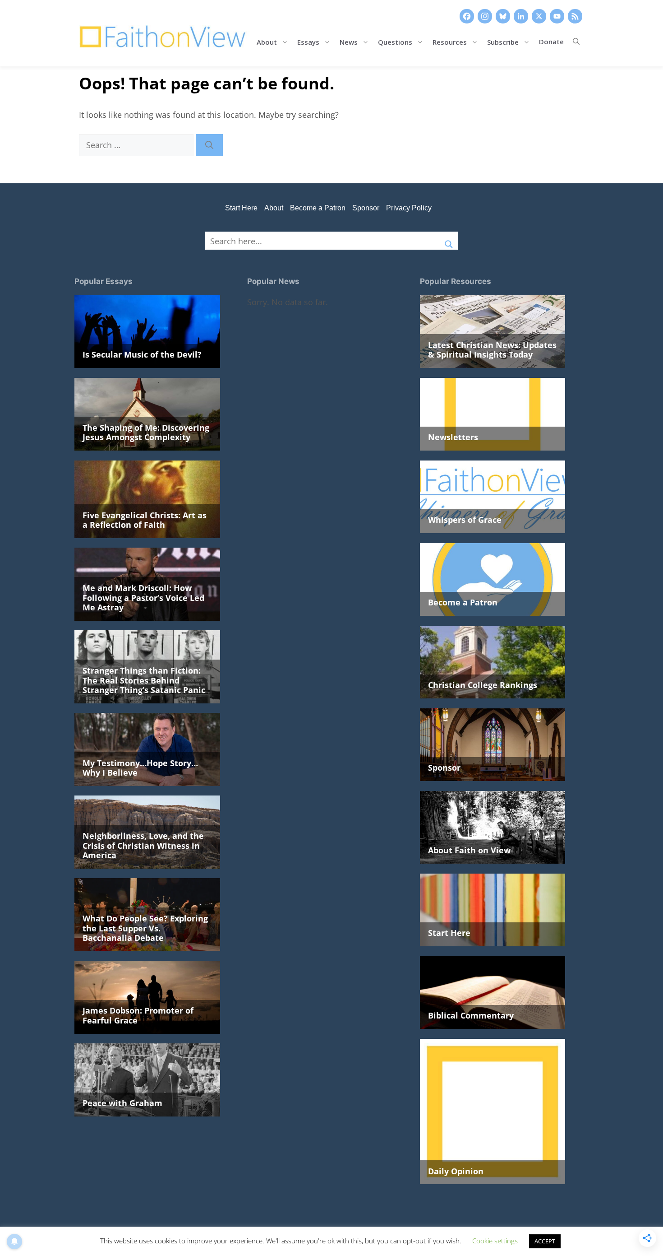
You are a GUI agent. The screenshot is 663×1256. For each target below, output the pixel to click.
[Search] (209, 145)
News (349, 41)
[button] (576, 41)
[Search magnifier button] (449, 241)
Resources (450, 41)
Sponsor (365, 208)
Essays (308, 41)
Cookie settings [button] (495, 1240)
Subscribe (503, 41)
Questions (395, 41)
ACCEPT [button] (544, 1241)
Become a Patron (317, 208)
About (267, 41)
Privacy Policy (409, 208)
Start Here (241, 208)
